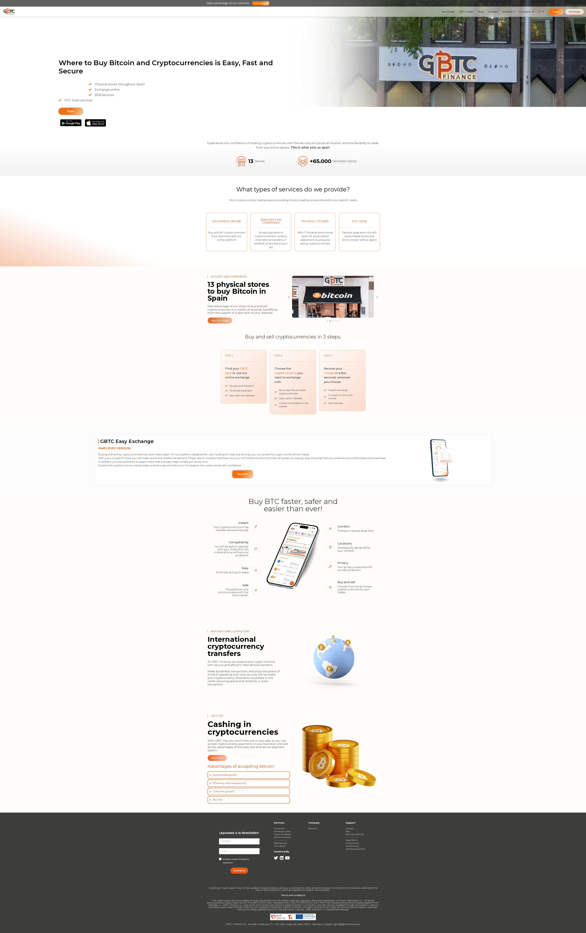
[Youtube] (287, 858)
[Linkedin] (282, 858)
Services (507, 11)
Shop (481, 11)
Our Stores (448, 11)
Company (525, 11)
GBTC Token (466, 11)
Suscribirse (239, 870)
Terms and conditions (293, 895)
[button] (289, 297)
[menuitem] (541, 11)
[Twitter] (276, 858)
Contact (493, 11)
